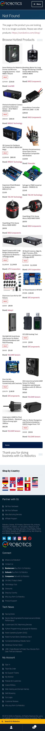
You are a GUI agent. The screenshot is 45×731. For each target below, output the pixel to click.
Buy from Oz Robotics (17, 568)
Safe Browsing (10, 693)
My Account (11, 727)
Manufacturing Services (13, 514)
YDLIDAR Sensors (14, 355)
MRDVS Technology (15, 123)
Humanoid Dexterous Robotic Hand (17, 641)
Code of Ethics (10, 685)
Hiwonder (31, 163)
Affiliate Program (11, 519)
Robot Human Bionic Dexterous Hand (18, 637)
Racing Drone (10, 614)
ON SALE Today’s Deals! (13, 580)
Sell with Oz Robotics (17, 576)
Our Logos (8, 697)
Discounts (8, 589)
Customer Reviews (11, 701)
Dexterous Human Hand (13, 645)
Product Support (11, 601)
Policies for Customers (13, 681)
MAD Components (34, 81)
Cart (28, 725)
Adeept (10, 310)
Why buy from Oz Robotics (14, 597)
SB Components (34, 297)
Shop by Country (11, 593)
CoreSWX (11, 86)
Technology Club (11, 584)
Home (7, 445)
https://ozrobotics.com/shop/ (26, 32)
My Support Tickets (12, 673)
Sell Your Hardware (11, 506)
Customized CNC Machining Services (18, 625)
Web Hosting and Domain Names (17, 689)
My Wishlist (9, 677)
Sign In (7, 665)
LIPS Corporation (14, 269)
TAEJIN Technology (15, 197)
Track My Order (10, 669)
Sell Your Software (11, 510)
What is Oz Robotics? (12, 560)
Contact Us (9, 564)
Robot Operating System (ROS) (16, 633)
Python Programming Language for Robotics (21, 629)
